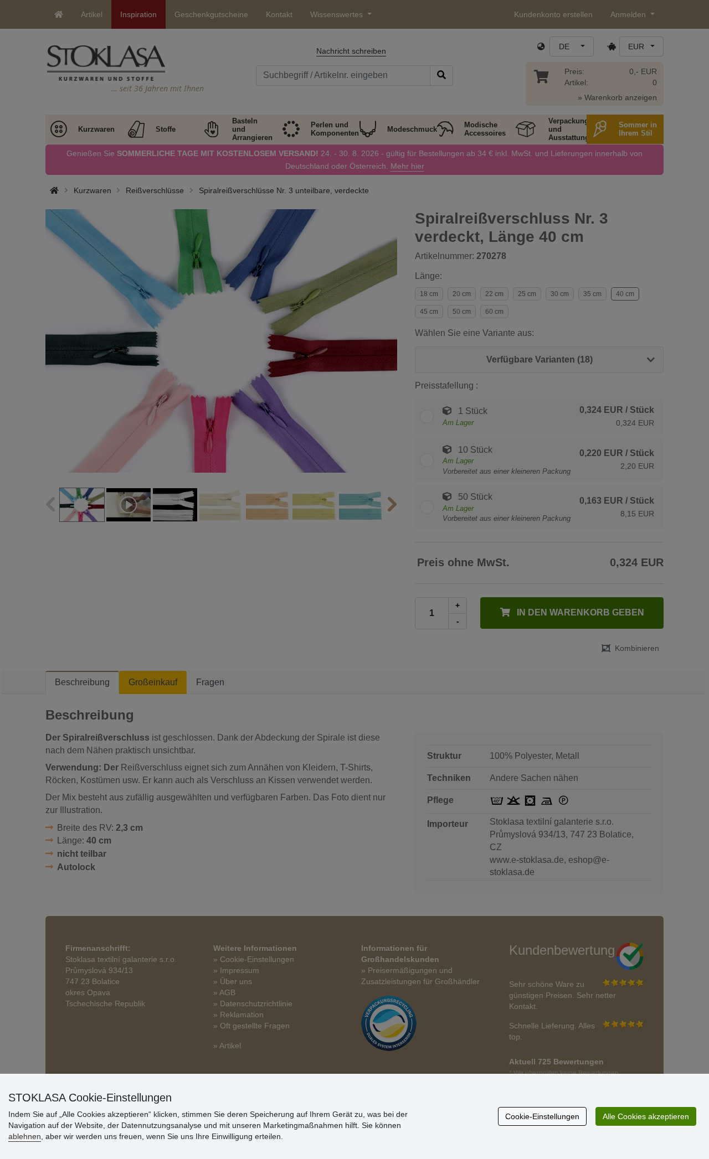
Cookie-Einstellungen (542, 1116)
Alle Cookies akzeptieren (646, 1116)
